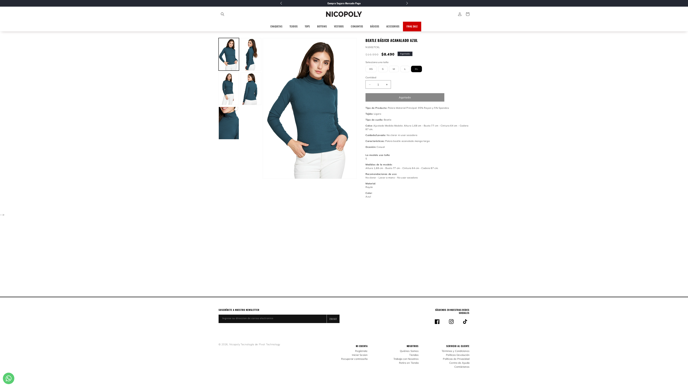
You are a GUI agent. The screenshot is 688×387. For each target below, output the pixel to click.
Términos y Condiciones (455, 351)
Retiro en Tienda (409, 362)
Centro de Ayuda (459, 362)
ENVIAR (333, 319)
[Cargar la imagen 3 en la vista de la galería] (229, 88)
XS (373, 69)
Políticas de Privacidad (456, 358)
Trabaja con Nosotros (406, 358)
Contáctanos (461, 366)
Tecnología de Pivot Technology (260, 344)
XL (418, 69)
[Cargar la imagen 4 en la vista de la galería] (251, 88)
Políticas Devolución (457, 355)
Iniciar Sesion (360, 355)
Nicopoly (234, 344)
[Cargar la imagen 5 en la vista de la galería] (229, 123)
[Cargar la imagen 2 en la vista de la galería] (251, 54)
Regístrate (361, 351)
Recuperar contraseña (354, 358)
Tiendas (413, 355)
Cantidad (371, 77)
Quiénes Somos (409, 351)
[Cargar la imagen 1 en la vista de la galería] (229, 54)
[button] (238, 14)
